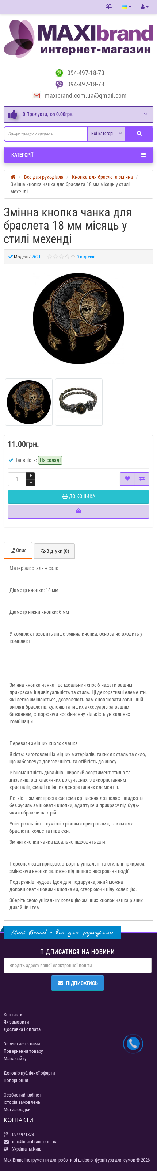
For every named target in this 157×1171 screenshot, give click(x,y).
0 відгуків (86, 256)
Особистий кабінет (22, 1095)
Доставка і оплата (22, 1029)
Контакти (13, 1014)
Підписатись (82, 983)
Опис (21, 550)
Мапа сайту (15, 1058)
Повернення (16, 1080)
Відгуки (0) (57, 551)
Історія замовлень (22, 1102)
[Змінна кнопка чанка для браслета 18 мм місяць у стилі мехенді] (78, 318)
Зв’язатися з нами (22, 1044)
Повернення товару (23, 1051)
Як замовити (16, 1022)
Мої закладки (17, 1109)
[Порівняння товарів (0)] (109, 7)
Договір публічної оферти (29, 1073)
